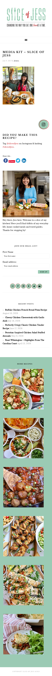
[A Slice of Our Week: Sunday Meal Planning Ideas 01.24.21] (24, 634)
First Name (8, 252)
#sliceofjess (8, 147)
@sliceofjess (13, 143)
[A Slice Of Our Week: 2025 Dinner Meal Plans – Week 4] (24, 438)
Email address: (10, 262)
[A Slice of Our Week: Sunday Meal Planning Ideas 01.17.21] (24, 487)
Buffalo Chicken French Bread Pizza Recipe (26, 310)
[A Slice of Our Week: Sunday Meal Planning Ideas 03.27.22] (24, 536)
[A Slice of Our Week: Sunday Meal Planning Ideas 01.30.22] (24, 389)
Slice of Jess (26, 17)
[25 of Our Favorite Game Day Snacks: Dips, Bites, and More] (24, 585)
